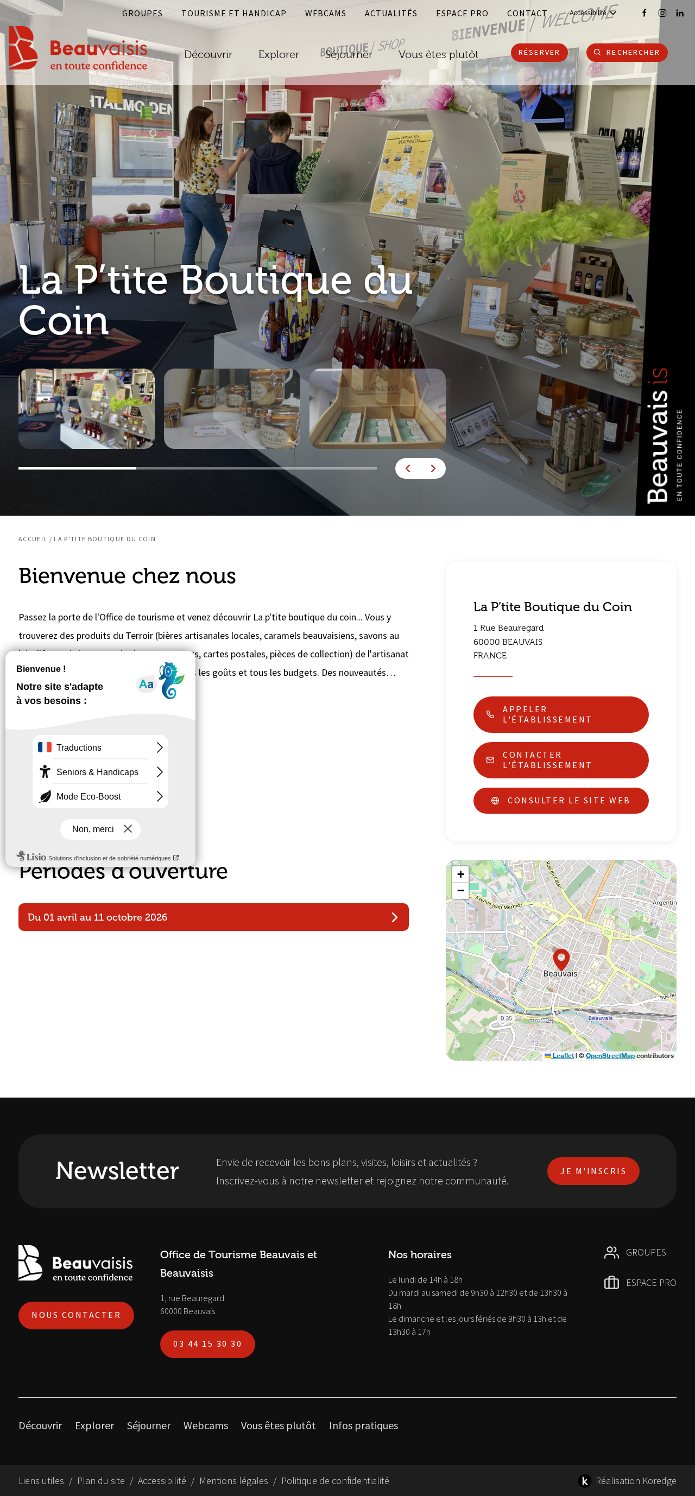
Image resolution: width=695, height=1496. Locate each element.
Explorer (94, 1425)
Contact (527, 13)
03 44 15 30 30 (207, 1343)
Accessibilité (162, 1480)
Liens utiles (41, 1480)
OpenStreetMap (610, 1055)
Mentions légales (233, 1480)
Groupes (142, 13)
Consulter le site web (569, 800)
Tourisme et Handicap (234, 13)
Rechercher (633, 52)
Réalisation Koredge (636, 1480)
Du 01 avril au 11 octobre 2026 (97, 917)
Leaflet (562, 1055)
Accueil (32, 539)
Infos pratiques (363, 1425)
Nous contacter (76, 1314)
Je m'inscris (593, 1170)
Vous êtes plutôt (278, 1425)
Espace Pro (462, 13)
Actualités (391, 13)
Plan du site (101, 1480)
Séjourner (148, 1425)
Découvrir (208, 54)
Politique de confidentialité (335, 1480)
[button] (561, 960)
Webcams (326, 13)
